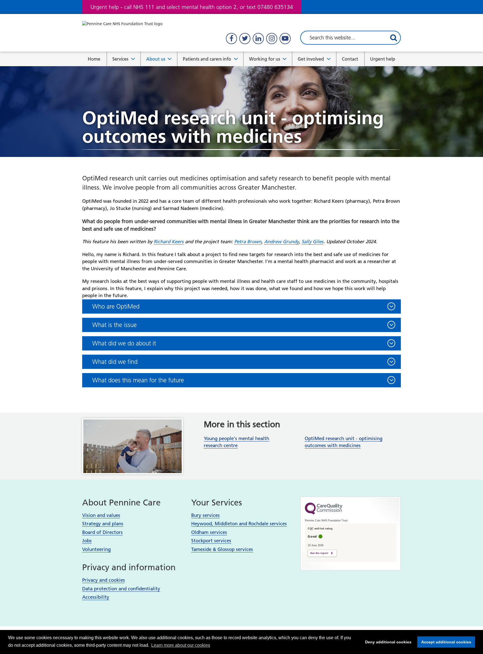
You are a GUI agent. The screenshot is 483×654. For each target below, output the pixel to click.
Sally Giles (312, 241)
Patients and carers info (207, 59)
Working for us (264, 59)
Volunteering (96, 549)
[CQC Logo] (323, 513)
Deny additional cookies (386, 642)
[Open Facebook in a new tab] (231, 38)
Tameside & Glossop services (222, 549)
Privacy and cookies (103, 580)
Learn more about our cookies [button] (180, 645)
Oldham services (209, 532)
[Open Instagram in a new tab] (271, 38)
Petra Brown (247, 241)
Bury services (205, 515)
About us (155, 59)
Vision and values (101, 515)
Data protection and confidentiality (121, 588)
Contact (350, 59)
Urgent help (382, 59)
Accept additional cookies (444, 642)
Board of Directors (102, 532)
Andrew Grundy (281, 241)
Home (94, 59)
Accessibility (95, 597)
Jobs (87, 540)
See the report (319, 553)
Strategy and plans (102, 523)
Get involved (311, 59)
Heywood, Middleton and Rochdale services (239, 523)
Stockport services (211, 540)
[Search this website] (393, 38)
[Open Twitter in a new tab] (244, 38)
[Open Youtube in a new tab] (285, 38)
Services (120, 59)
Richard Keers (169, 241)
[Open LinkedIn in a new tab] (258, 38)
